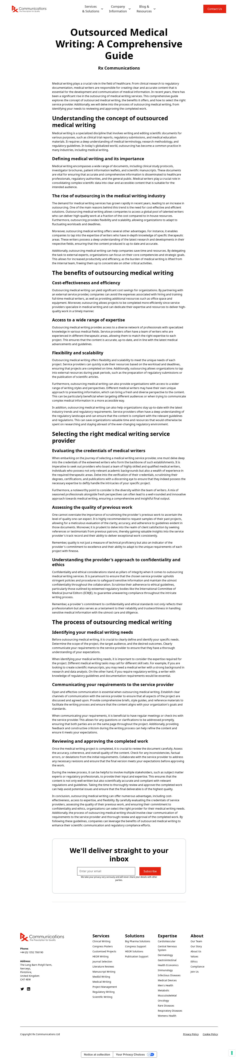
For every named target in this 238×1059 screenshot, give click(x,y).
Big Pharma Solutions (137, 941)
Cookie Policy (210, 1034)
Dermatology (165, 955)
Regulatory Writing (104, 991)
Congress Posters (103, 946)
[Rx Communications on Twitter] (22, 989)
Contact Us (215, 9)
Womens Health (167, 1015)
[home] (29, 9)
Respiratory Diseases (170, 1010)
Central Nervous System (167, 948)
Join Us (195, 971)
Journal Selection (102, 961)
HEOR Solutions (134, 951)
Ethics (194, 961)
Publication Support (136, 956)
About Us (196, 951)
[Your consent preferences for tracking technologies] (232, 1053)
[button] (92, 9)
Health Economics (168, 965)
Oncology (163, 1000)
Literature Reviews (103, 966)
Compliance (197, 966)
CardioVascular (166, 941)
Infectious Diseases (169, 975)
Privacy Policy (191, 1034)
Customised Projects (104, 951)
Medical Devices (167, 980)
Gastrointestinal (167, 960)
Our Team (196, 941)
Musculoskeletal (167, 995)
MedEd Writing (101, 976)
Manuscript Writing (104, 971)
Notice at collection (97, 1054)
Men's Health (165, 985)
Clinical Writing (101, 941)
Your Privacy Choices (130, 1054)
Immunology (165, 970)
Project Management (105, 986)
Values (194, 956)
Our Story (196, 946)
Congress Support (135, 946)
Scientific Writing (102, 997)
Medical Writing (102, 981)
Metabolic (163, 990)
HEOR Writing (101, 956)
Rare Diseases (166, 1005)
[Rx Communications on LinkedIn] (28, 989)
